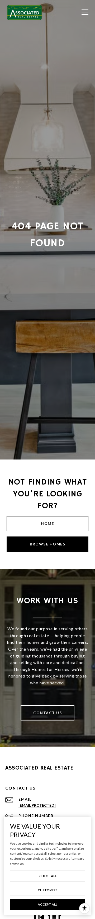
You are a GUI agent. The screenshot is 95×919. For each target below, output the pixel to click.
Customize (47, 890)
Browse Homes (47, 544)
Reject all (47, 876)
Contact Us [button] (47, 712)
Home (47, 523)
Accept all (47, 904)
